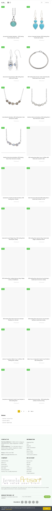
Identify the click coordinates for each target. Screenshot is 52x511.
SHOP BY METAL (6, 420)
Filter (2, 2)
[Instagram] (37, 502)
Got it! (47, 508)
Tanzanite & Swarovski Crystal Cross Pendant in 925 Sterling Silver (13, 400)
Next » (32, 411)
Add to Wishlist (22, 10)
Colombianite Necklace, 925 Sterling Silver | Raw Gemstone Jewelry (13, 117)
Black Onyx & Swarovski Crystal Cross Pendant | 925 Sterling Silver (39, 359)
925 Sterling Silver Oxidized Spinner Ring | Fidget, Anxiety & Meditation (13, 279)
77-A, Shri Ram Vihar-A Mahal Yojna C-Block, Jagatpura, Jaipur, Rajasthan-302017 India (11, 448)
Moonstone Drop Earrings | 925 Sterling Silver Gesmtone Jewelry (13, 77)
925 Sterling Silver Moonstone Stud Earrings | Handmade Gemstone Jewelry (38, 279)
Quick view (22, 13)
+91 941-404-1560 (9, 452)
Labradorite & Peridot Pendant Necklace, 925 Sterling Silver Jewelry (13, 198)
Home (3, 415)
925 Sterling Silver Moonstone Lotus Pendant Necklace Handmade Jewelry (38, 319)
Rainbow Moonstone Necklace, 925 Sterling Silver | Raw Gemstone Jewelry (13, 158)
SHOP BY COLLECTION (7, 418)
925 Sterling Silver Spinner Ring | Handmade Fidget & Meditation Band (39, 238)
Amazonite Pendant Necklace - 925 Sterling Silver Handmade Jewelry (13, 37)
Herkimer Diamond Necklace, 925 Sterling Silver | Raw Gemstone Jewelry (38, 117)
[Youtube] (29, 502)
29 (28, 411)
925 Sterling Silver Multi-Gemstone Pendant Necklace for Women (13, 319)
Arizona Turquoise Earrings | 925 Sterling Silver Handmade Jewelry (38, 37)
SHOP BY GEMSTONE (7, 422)
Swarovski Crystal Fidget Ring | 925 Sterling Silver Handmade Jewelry (13, 238)
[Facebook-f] (22, 502)
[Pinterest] (33, 502)
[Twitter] (26, 502)
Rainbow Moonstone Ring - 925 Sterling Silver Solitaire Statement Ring (38, 400)
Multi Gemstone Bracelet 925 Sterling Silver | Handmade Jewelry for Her (38, 198)
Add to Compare (22, 7)
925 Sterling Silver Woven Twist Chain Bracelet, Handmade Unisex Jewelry (39, 77)
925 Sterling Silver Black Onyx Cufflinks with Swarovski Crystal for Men (38, 158)
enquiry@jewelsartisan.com (10, 454)
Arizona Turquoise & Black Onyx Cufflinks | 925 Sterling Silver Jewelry (13, 359)
